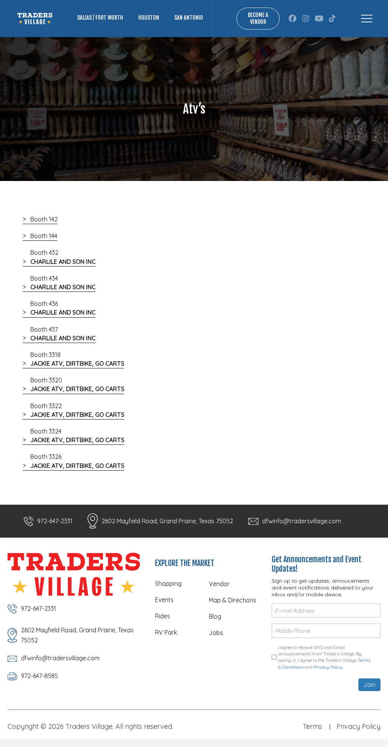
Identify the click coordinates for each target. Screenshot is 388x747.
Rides (162, 616)
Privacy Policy (328, 667)
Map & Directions (232, 600)
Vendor (219, 584)
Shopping (168, 583)
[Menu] (366, 18)
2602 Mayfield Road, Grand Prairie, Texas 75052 (167, 521)
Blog (215, 616)
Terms (312, 726)
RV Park (166, 632)
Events (164, 600)
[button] (292, 18)
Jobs (216, 632)
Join (369, 684)
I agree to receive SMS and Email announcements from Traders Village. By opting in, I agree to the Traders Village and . (324, 657)
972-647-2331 (54, 521)
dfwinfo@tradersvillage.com (301, 521)
